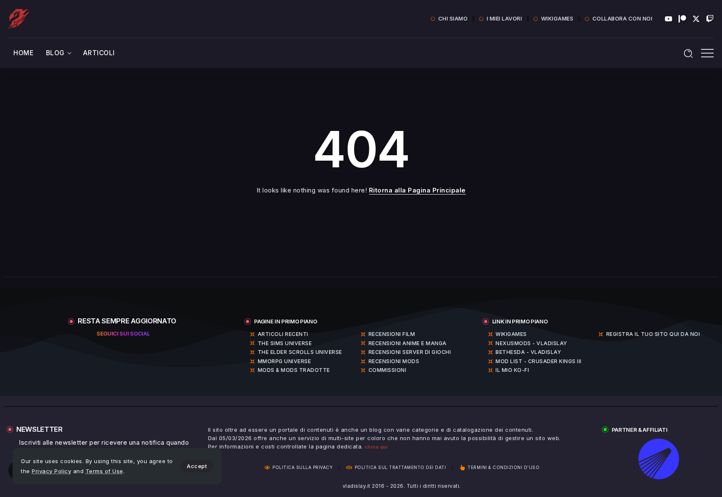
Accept (197, 466)
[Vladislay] (18, 18)
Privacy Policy (51, 471)
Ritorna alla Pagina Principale (417, 190)
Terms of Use (104, 471)
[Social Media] (668, 19)
